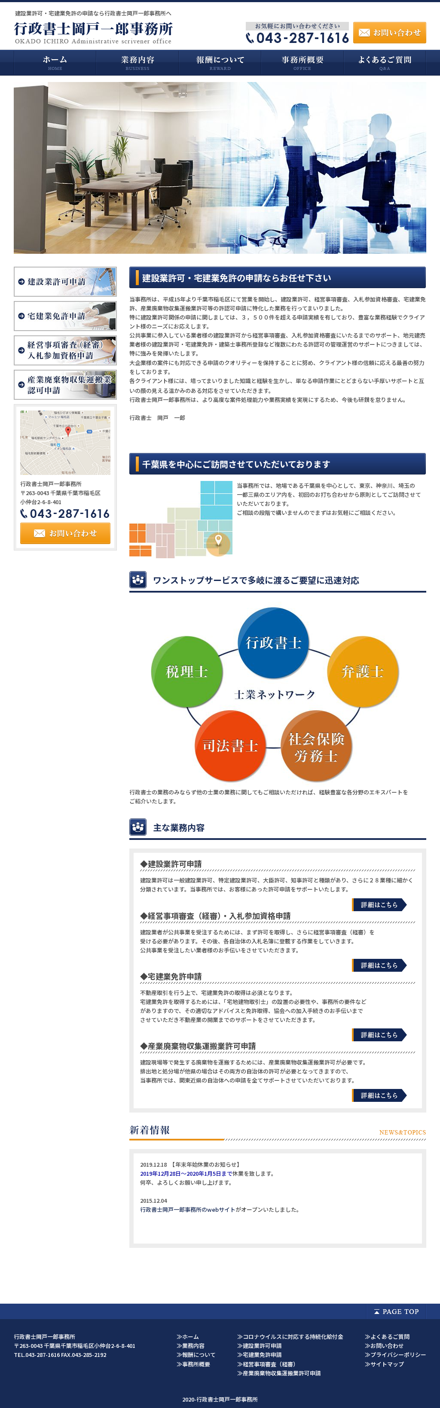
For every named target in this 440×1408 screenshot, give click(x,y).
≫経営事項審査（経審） (268, 1364)
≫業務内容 (191, 1345)
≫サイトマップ (384, 1364)
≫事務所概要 (193, 1364)
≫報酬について (196, 1354)
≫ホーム (188, 1336)
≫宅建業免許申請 (259, 1354)
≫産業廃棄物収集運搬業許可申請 (279, 1373)
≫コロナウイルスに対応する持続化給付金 (290, 1336)
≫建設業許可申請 (259, 1345)
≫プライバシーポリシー (395, 1354)
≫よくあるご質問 (387, 1336)
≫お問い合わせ (384, 1345)
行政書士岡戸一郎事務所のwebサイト (187, 1209)
